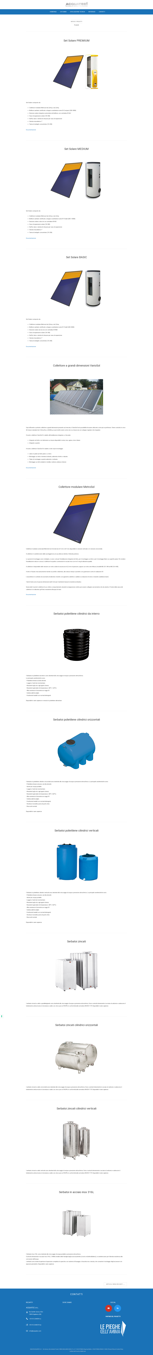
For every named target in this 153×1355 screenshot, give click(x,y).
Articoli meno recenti (115, 1284)
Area (68, 1351)
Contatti (102, 12)
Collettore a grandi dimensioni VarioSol (76, 365)
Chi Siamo (63, 12)
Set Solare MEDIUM (76, 149)
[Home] (76, 6)
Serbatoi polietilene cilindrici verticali (77, 830)
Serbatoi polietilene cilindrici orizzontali (76, 719)
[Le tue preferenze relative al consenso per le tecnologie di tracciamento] (1, 1016)
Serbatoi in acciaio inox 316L (76, 1192)
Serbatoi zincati (76, 941)
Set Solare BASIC (76, 257)
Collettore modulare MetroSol (76, 487)
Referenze (91, 12)
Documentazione (31, 130)
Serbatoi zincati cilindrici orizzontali (76, 1025)
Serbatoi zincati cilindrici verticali (76, 1108)
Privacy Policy (111, 1349)
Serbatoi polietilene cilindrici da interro (76, 613)
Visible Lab (83, 1351)
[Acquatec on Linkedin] (117, 1308)
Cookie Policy (119, 1349)
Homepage (53, 12)
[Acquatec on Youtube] (108, 1308)
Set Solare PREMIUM (77, 40)
